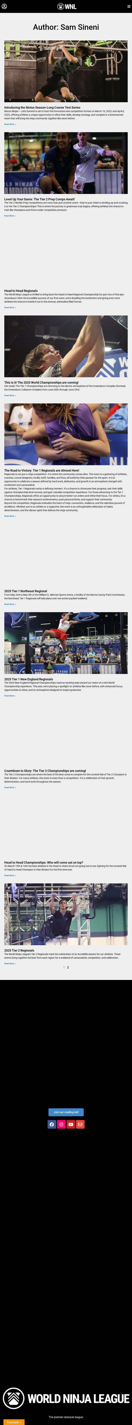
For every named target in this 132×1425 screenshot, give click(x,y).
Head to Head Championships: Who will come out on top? (43, 862)
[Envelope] (80, 1124)
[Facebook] (52, 1124)
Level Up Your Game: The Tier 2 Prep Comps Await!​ (39, 199)
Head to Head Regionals (21, 291)
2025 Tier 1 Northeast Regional (25, 591)
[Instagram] (61, 1124)
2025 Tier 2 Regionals (19, 950)
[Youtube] (71, 1124)
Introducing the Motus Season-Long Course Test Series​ (42, 107)
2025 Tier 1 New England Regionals (28, 679)
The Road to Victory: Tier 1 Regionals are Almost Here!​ (41, 470)
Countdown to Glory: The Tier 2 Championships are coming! (45, 771)
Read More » (10, 124)
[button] (4, 6)
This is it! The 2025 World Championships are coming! (41, 382)
